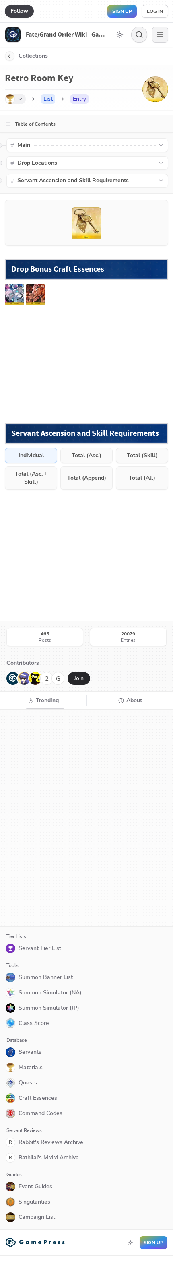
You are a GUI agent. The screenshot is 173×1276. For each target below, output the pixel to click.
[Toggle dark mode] (119, 34)
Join (79, 678)
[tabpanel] (86, 818)
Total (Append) (86, 478)
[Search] (139, 35)
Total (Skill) (142, 455)
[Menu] (160, 35)
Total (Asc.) (86, 455)
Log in (155, 11)
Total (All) (142, 478)
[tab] (43, 700)
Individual (31, 455)
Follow (19, 11)
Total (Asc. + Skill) (31, 478)
